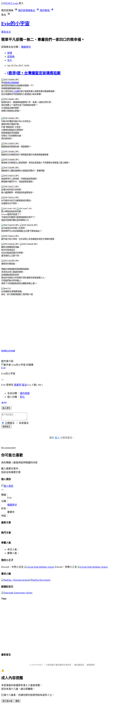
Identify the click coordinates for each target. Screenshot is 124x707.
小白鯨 (16, 91)
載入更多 (6, 408)
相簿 (9, 53)
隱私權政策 (79, 665)
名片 (9, 60)
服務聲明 (91, 665)
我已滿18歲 (7, 701)
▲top (4, 402)
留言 (24, 385)
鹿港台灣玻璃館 (12, 83)
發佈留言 (6, 426)
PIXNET (39, 665)
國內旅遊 (25, 393)
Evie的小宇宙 (15, 23)
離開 (17, 701)
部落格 (11, 56)
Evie (3, 367)
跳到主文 (6, 32)
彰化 (22, 397)
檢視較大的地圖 (8, 351)
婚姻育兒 (26, 47)
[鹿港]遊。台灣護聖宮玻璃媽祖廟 (33, 73)
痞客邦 (17, 385)
